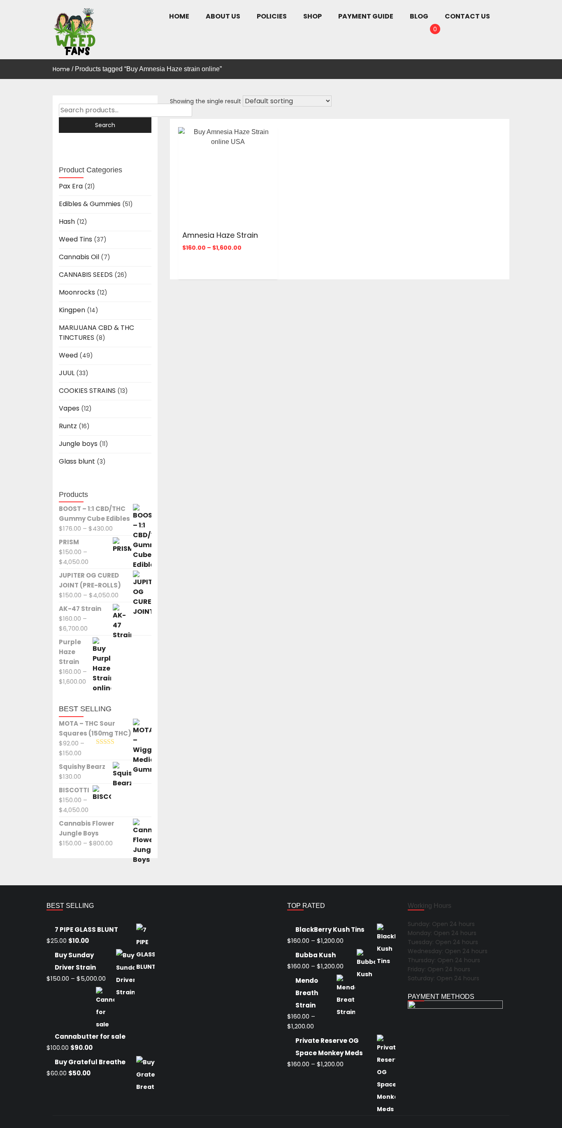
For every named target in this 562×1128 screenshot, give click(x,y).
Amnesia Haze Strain (220, 235)
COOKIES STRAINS (87, 390)
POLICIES (272, 16)
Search (105, 125)
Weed (68, 355)
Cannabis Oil (79, 257)
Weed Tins (75, 239)
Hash (67, 221)
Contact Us (467, 16)
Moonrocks (77, 292)
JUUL (66, 373)
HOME (179, 16)
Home (61, 69)
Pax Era (71, 186)
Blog (419, 16)
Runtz (68, 426)
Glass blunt (77, 461)
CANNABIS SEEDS (86, 274)
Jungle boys (78, 443)
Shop (312, 16)
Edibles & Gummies (90, 204)
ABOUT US (223, 16)
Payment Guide (365, 16)
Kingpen (72, 310)
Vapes (69, 408)
